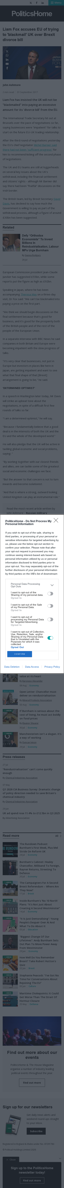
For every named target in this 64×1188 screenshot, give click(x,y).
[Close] (57, 521)
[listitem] (32, 585)
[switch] (50, 593)
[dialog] (32, 594)
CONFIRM (19, 654)
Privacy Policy (52, 666)
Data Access (32, 666)
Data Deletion (12, 666)
